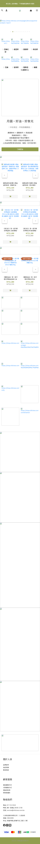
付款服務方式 (7, 787)
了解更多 (20, 149)
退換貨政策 (6, 790)
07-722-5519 (11, 805)
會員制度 (6, 770)
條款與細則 (6, 793)
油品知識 (6, 767)
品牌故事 (6, 765)
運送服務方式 (7, 785)
